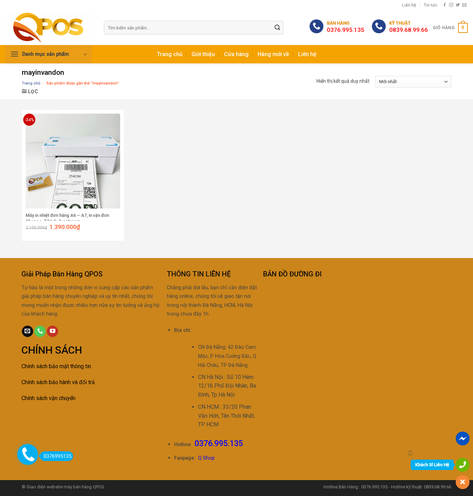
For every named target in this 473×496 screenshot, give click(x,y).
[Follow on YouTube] (52, 331)
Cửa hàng (236, 54)
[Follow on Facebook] (445, 5)
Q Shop (206, 458)
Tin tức (430, 5)
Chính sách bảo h (41, 382)
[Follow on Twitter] (458, 5)
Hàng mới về (273, 54)
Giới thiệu (203, 54)
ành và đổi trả (78, 382)
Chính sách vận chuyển (48, 398)
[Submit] (277, 28)
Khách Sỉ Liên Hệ (432, 464)
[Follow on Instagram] (451, 5)
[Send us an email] (464, 5)
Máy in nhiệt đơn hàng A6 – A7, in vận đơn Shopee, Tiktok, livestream (67, 218)
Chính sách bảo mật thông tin (56, 366)
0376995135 (57, 456)
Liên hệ (409, 5)
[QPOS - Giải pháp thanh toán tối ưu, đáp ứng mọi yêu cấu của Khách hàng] (49, 27)
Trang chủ (169, 54)
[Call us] (40, 331)
